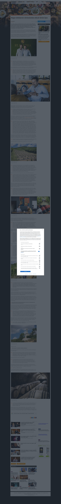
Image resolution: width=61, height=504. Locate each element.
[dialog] (30, 252)
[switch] (39, 243)
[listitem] (30, 242)
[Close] (42, 230)
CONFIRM (25, 271)
